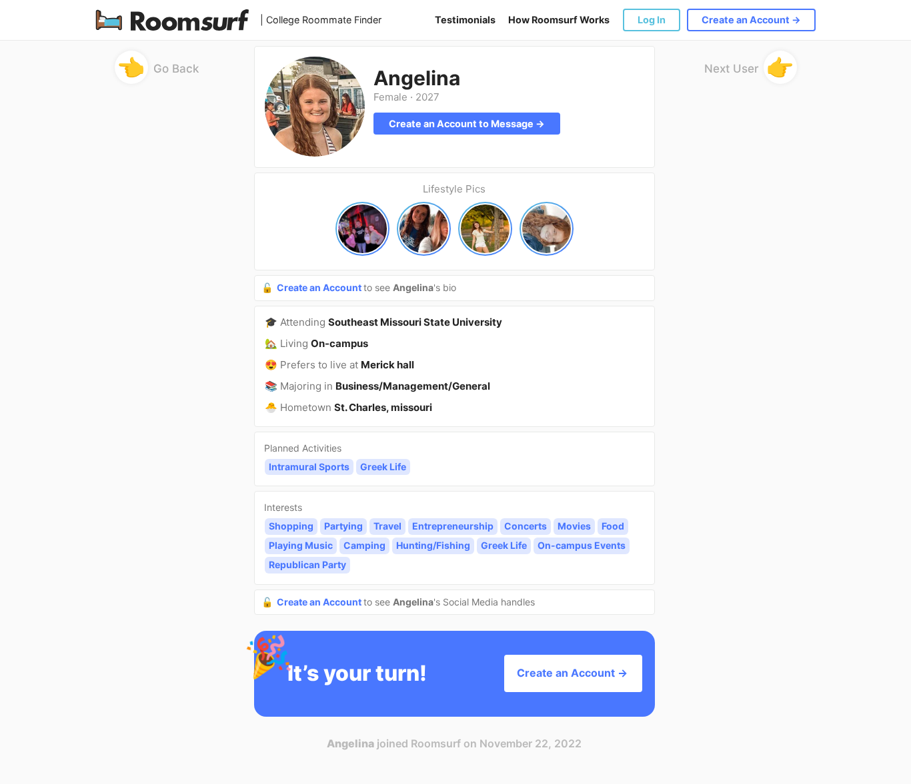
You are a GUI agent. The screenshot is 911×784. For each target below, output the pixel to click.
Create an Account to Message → (467, 123)
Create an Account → (751, 19)
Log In (652, 19)
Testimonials (465, 19)
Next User (749, 71)
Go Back (158, 71)
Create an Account (320, 287)
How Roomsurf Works (559, 19)
